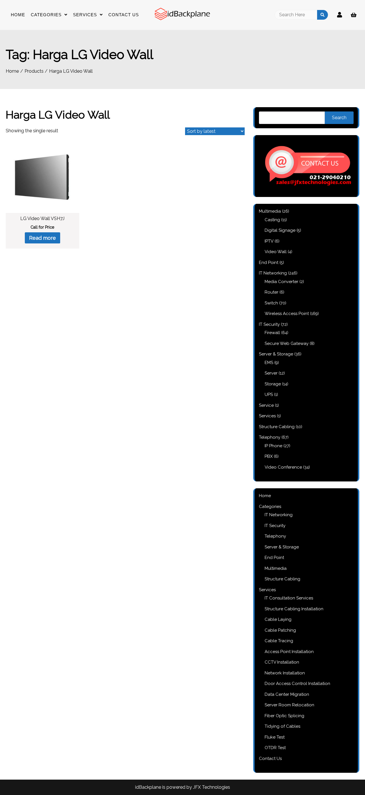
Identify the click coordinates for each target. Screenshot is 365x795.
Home (18, 14)
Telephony (275, 536)
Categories (46, 14)
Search (339, 117)
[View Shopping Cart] (353, 15)
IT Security (275, 525)
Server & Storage (282, 547)
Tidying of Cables (282, 726)
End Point (274, 557)
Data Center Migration (287, 694)
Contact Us (123, 14)
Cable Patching (280, 630)
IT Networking (279, 514)
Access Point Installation (289, 651)
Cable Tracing (279, 640)
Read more (42, 238)
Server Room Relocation (289, 704)
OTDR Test (275, 747)
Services (85, 14)
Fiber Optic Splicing (284, 715)
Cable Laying (278, 619)
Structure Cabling (282, 578)
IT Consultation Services (289, 598)
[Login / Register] (339, 14)
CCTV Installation (282, 662)
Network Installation (285, 673)
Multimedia (276, 568)
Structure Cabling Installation (294, 608)
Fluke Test (275, 737)
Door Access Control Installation (297, 683)
